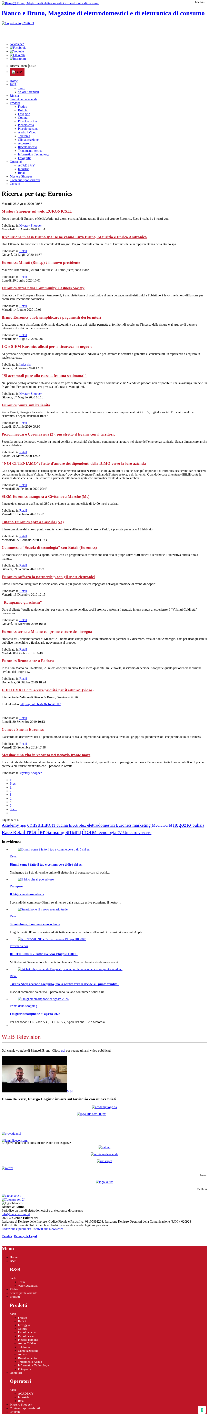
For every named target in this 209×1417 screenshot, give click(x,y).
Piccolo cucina (27, 121)
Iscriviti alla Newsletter (48, 1229)
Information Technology (33, 154)
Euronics (124, 825)
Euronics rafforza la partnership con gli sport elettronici (48, 577)
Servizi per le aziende (23, 99)
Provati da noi (19, 946)
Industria (23, 169)
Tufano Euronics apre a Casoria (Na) (33, 522)
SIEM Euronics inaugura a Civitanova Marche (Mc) (45, 496)
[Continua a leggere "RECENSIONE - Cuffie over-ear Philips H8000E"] (52, 939)
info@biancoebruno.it (16, 1214)
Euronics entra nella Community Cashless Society (43, 288)
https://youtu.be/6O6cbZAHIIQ (40, 704)
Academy (11, 825)
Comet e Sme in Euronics (23, 729)
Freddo (22, 106)
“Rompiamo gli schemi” (22, 602)
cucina (63, 825)
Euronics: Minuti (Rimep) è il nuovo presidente (41, 262)
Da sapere (16, 886)
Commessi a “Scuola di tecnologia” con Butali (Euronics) (49, 547)
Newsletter (17, 44)
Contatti (15, 183)
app (23, 825)
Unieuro (130, 832)
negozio (182, 825)
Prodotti (15, 103)
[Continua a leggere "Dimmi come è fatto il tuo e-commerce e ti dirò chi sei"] (54, 849)
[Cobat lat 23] (11, 1195)
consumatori (42, 825)
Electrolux (78, 825)
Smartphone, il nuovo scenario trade (35, 924)
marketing (142, 825)
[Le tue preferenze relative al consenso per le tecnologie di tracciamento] (202, 1410)
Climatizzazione (28, 139)
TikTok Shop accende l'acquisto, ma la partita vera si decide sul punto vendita (64, 984)
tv (120, 832)
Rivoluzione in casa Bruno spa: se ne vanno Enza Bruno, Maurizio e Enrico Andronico (74, 237)
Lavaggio (24, 114)
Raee (7, 832)
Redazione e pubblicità (16, 1229)
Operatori (16, 161)
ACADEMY (26, 165)
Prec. (13, 783)
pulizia (198, 825)
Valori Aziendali (28, 92)
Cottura (23, 117)
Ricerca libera (19, 66)
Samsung (56, 832)
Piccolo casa (26, 125)
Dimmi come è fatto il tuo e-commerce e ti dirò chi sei (46, 864)
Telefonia (24, 136)
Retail (22, 172)
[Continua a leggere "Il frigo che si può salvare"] (36, 879)
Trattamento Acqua (30, 150)
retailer (36, 831)
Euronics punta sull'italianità (26, 405)
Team (21, 88)
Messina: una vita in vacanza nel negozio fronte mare (46, 755)
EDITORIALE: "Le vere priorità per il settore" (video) (47, 690)
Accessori (24, 143)
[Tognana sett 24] (13, 1199)
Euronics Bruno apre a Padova (28, 661)
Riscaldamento (27, 147)
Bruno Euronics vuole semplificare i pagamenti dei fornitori (51, 317)
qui (63, 1050)
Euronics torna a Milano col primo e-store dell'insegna (47, 631)
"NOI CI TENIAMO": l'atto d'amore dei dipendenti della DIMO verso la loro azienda (74, 463)
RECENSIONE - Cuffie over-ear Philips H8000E (44, 954)
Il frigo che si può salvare (27, 894)
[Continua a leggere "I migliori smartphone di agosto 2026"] (43, 999)
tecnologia (108, 832)
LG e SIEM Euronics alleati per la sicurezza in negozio (47, 346)
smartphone (82, 831)
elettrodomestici (101, 825)
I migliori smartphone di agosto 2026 (35, 1014)
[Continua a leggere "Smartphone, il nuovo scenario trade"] (43, 909)
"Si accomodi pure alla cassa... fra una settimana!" (44, 376)
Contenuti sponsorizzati (25, 180)
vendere (144, 832)
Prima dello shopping (23, 1006)
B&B (13, 84)
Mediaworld (162, 825)
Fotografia (24, 158)
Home (14, 81)
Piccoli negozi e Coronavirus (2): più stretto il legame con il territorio (59, 434)
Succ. (13, 809)
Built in (23, 110)
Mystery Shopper (21, 176)
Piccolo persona (28, 128)
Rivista (14, 95)
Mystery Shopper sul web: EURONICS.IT (37, 211)
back (13, 1278)
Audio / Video (27, 132)
